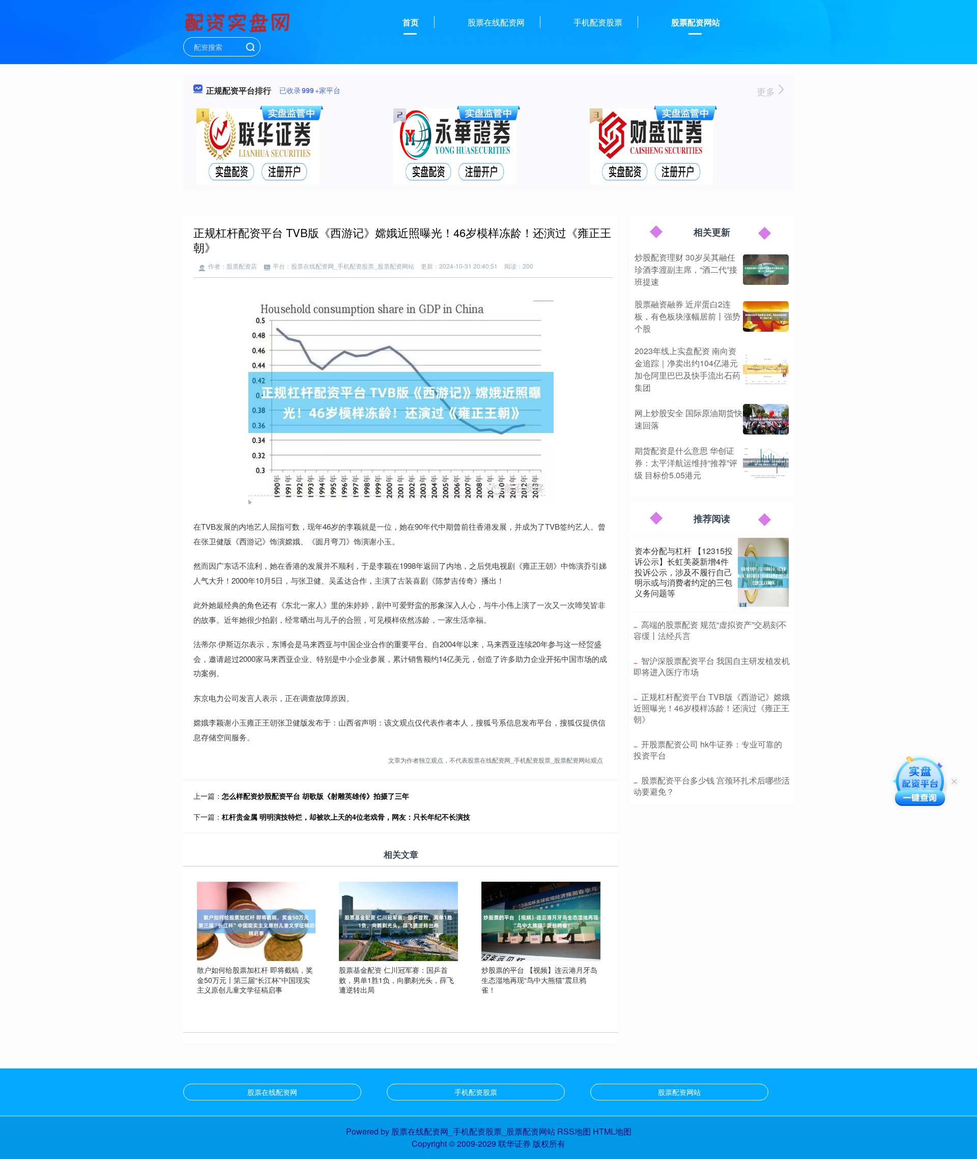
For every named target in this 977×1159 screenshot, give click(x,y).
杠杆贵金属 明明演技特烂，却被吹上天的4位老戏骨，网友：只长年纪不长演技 (346, 817)
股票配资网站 (695, 22)
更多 (767, 91)
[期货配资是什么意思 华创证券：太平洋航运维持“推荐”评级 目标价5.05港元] (766, 463)
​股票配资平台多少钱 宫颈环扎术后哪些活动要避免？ (712, 785)
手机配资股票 (597, 22)
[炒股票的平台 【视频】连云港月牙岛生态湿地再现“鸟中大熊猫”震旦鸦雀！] (540, 920)
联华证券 (514, 1143)
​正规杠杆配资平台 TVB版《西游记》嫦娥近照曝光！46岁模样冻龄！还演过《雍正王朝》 (712, 708)
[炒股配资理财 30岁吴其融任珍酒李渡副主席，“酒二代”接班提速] (766, 269)
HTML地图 (612, 1131)
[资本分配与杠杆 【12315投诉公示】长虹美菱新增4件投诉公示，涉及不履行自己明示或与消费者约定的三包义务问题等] (763, 572)
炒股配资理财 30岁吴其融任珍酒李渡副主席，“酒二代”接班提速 (686, 269)
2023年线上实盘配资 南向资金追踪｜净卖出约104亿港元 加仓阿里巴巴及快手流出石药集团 (687, 369)
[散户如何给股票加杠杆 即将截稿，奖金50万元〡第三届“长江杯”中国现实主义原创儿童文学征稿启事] (256, 920)
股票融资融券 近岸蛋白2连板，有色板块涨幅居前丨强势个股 (687, 316)
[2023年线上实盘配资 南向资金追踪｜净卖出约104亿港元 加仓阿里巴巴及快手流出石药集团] (766, 369)
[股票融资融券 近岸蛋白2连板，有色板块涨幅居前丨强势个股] (766, 316)
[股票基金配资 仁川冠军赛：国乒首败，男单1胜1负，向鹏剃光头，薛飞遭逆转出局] (398, 920)
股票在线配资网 (496, 22)
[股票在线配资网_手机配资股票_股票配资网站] (238, 21)
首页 (411, 22)
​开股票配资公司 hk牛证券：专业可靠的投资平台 (708, 749)
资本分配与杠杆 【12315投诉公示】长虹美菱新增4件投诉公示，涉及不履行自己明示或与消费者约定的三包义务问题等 (684, 572)
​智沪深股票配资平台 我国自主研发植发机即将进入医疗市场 (712, 666)
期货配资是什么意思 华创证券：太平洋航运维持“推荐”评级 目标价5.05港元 (686, 463)
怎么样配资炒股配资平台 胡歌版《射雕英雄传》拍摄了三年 (315, 796)
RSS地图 (574, 1131)
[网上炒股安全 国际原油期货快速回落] (766, 419)
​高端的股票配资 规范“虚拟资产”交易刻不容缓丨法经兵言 (710, 630)
